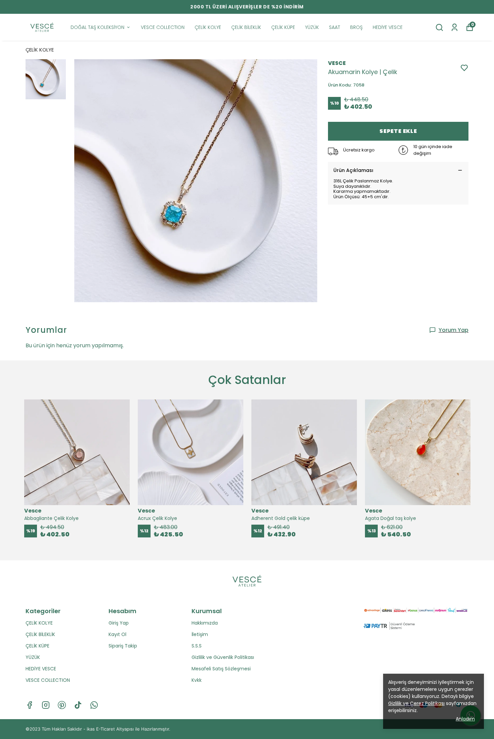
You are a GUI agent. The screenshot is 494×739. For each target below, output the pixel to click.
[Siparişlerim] (454, 27)
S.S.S (197, 645)
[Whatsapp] (94, 705)
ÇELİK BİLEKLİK (246, 27)
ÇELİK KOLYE (208, 27)
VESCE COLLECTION (162, 27)
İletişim (200, 634)
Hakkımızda (205, 623)
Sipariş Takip (123, 645)
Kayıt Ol (117, 634)
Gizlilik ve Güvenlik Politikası (223, 657)
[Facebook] (30, 705)
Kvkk (197, 680)
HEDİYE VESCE (388, 27)
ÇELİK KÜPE (283, 27)
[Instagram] (46, 705)
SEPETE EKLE (398, 131)
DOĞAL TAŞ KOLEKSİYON (97, 27)
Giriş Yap (119, 623)
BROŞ (356, 27)
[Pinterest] (62, 705)
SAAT (334, 27)
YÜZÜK (312, 27)
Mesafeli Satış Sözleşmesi (221, 668)
